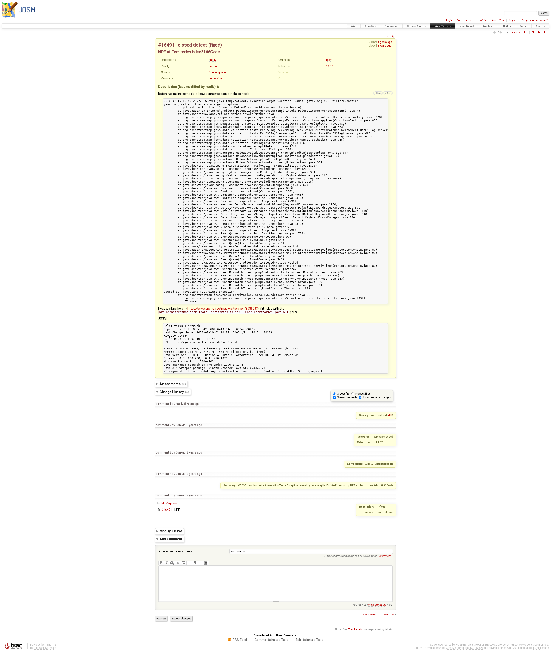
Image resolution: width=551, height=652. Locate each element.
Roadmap (488, 26)
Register (513, 20)
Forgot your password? (535, 20)
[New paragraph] (195, 563)
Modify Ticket (170, 531)
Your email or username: (176, 551)
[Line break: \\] (200, 563)
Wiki (353, 26)
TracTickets (355, 629)
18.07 (329, 66)
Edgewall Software (45, 647)
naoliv (212, 59)
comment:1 (163, 404)
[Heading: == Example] (172, 563)
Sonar (523, 26)
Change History (174, 392)
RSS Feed (239, 640)
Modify (390, 36)
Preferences (464, 20)
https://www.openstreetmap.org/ (529, 644)
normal (213, 66)
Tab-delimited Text (309, 640)
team (329, 59)
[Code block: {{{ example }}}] (183, 563)
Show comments (347, 397)
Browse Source (416, 26)
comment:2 (163, 425)
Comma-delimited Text (271, 640)
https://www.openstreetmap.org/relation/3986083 (222, 308)
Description (388, 614)
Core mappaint (218, 72)
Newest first (362, 393)
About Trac (498, 20)
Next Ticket (538, 32)
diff (390, 415)
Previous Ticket (519, 32)
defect (200, 45)
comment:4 (163, 474)
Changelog (391, 26)
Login (449, 20)
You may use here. (373, 604)
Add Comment (170, 539)
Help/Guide (481, 20)
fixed (215, 45)
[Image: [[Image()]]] (206, 563)
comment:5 (163, 495)
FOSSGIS (461, 644)
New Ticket (467, 26)
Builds (507, 26)
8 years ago (385, 42)
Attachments (172, 384)
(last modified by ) (197, 86)
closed (185, 45)
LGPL (536, 647)
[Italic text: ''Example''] (167, 563)
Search (540, 26)
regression (215, 78)
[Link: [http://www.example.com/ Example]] (178, 563)
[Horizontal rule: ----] (189, 563)
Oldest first (343, 393)
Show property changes (376, 397)
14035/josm (168, 503)
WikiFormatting (377, 604)
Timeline (370, 26)
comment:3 (163, 452)
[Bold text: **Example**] (161, 563)
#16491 (166, 45)
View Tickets (443, 26)
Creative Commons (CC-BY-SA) (464, 647)
